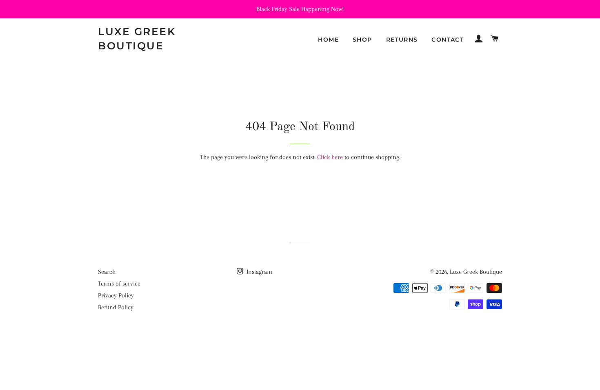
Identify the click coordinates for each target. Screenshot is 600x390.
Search (107, 271)
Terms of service (119, 283)
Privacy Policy (116, 295)
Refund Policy (115, 307)
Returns (402, 39)
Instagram (258, 271)
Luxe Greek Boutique (137, 38)
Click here (330, 157)
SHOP (362, 39)
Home (328, 39)
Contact (447, 39)
